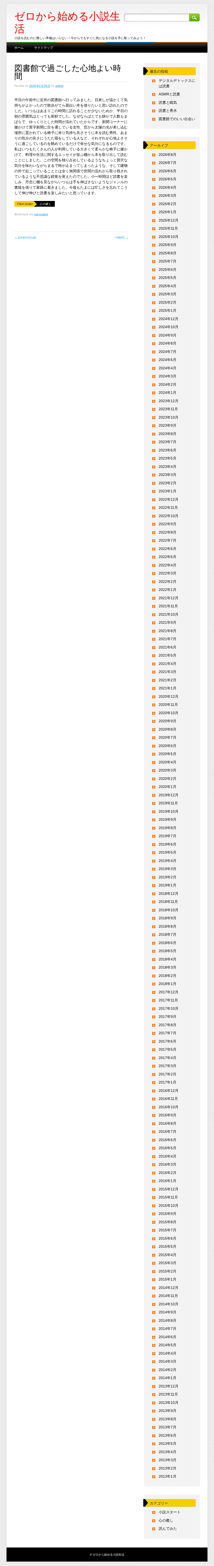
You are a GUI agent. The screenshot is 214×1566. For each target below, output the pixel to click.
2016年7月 (167, 1131)
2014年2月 (167, 1370)
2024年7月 (167, 352)
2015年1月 (167, 1279)
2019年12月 (169, 795)
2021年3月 (167, 672)
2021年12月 (169, 598)
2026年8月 (167, 154)
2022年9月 (167, 524)
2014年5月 (167, 1345)
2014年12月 (169, 1288)
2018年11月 (168, 902)
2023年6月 (167, 450)
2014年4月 (167, 1353)
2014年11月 (168, 1296)
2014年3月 (167, 1361)
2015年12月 (169, 1189)
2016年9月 (167, 1115)
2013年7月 (167, 1427)
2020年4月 (167, 762)
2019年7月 (167, 836)
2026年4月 (167, 187)
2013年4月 (167, 1452)
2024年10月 (169, 327)
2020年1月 (167, 787)
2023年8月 (167, 434)
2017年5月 (167, 1049)
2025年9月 (167, 245)
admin (59, 85)
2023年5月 (167, 458)
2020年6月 (167, 746)
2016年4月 (167, 1156)
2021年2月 (167, 680)
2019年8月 (167, 828)
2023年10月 (169, 417)
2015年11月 (168, 1197)
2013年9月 (167, 1411)
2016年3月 (167, 1164)
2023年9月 (167, 425)
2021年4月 (167, 664)
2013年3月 (167, 1460)
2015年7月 (167, 1230)
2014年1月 (167, 1378)
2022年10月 (169, 516)
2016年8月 (167, 1123)
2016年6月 (167, 1140)
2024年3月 (167, 376)
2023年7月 (167, 442)
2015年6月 (167, 1238)
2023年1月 (167, 491)
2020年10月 (169, 713)
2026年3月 (167, 195)
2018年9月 (167, 918)
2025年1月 (167, 310)
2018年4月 (167, 959)
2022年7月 (167, 540)
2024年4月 (167, 368)
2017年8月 (167, 1025)
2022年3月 (167, 573)
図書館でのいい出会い (177, 119)
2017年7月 (167, 1033)
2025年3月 (167, 294)
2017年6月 (167, 1041)
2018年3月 (167, 967)
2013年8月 (167, 1419)
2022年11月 (168, 507)
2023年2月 (167, 483)
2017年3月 (167, 1066)
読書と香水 (168, 110)
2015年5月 (167, 1246)
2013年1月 (167, 1476)
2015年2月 (167, 1271)
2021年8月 (167, 631)
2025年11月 (168, 228)
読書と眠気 (168, 102)
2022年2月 (167, 581)
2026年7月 (167, 163)
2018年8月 (167, 926)
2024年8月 (167, 343)
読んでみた (168, 1528)
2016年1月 (167, 1181)
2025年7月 (167, 261)
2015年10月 (169, 1205)
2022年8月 (167, 532)
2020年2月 (167, 778)
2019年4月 (167, 861)
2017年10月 (169, 1008)
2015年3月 (167, 1263)
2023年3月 (167, 475)
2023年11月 (168, 409)
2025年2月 (167, 302)
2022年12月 (169, 499)
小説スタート (170, 1512)
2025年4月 (167, 286)
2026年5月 (167, 179)
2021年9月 (167, 622)
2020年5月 (167, 754)
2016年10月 (169, 1107)
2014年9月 (167, 1312)
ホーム (19, 47)
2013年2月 (167, 1468)
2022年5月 (167, 557)
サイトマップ (43, 47)
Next (122, 237)
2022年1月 (167, 590)
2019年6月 (167, 844)
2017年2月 (167, 1074)
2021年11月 (168, 606)
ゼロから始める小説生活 (67, 22)
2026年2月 (167, 204)
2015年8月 (167, 1222)
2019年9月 (167, 819)
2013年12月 (169, 1386)
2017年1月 (167, 1082)
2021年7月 (167, 639)
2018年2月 (167, 976)
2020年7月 (167, 737)
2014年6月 (167, 1337)
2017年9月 (167, 1016)
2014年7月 (167, 1328)
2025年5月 (167, 278)
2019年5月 (167, 852)
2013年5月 (167, 1443)
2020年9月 (167, 721)
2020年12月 (169, 696)
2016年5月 (167, 1148)
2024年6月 (167, 360)
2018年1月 (167, 984)
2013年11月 (168, 1394)
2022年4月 (167, 565)
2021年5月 (167, 655)
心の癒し (45, 203)
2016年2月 (167, 1173)
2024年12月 (169, 319)
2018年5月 (167, 951)
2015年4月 (167, 1255)
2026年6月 (167, 171)
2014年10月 (169, 1304)
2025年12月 (169, 220)
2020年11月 (168, 704)
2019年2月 (167, 877)
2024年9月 (167, 335)
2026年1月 (167, 212)
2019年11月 (168, 803)
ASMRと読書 (169, 94)
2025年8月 (167, 253)
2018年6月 (167, 943)
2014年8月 (167, 1320)
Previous (25, 237)
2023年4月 (167, 466)
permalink (41, 214)
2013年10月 (169, 1402)
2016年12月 (169, 1090)
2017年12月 (169, 992)
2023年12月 (169, 401)
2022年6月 (167, 549)
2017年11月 (168, 1000)
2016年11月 (168, 1099)
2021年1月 (167, 688)
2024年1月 (167, 392)
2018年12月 (169, 893)
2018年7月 (167, 934)
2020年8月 (167, 729)
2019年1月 (167, 885)
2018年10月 (169, 910)
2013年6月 (167, 1435)
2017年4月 (167, 1058)
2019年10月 (169, 811)
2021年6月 (167, 647)
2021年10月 (169, 614)
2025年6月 (167, 269)
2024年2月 (167, 384)
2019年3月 (167, 869)
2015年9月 (167, 1214)
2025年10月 (169, 237)
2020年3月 (167, 770)
